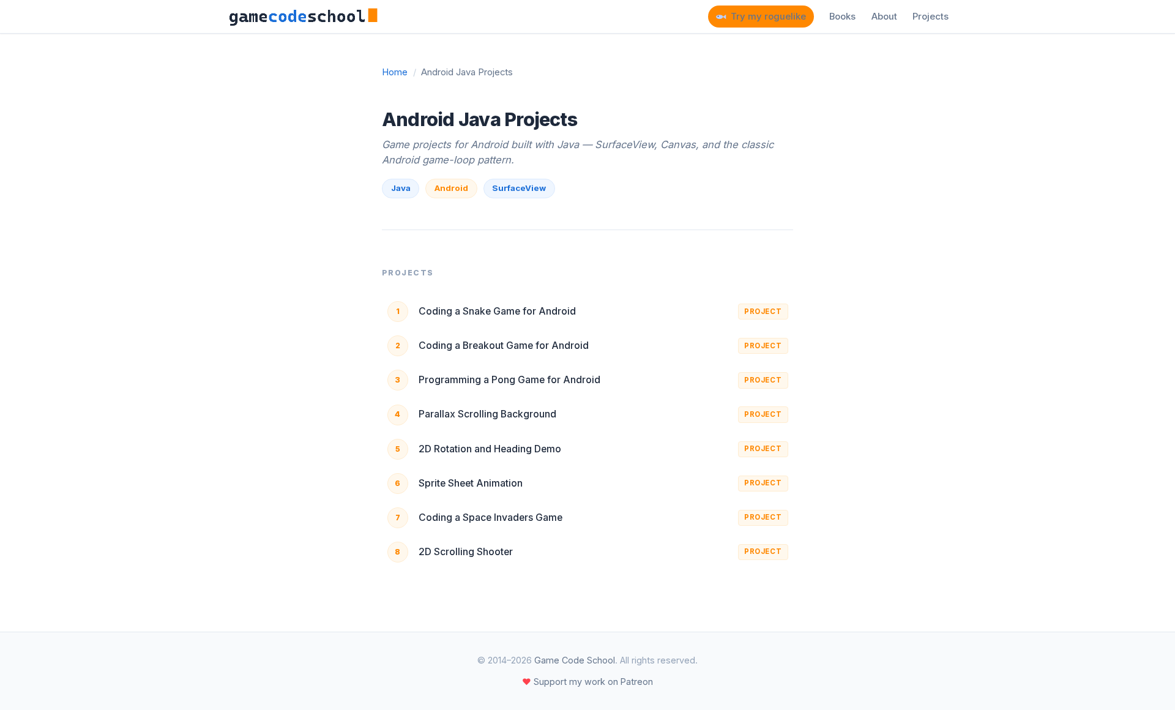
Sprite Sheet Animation (471, 483)
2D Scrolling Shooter (466, 552)
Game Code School (574, 660)
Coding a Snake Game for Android (497, 311)
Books (842, 16)
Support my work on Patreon (587, 681)
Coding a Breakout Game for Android (504, 345)
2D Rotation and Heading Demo (490, 449)
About (884, 16)
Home (395, 72)
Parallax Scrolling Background (487, 414)
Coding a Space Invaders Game (490, 517)
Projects (930, 16)
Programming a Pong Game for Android (509, 380)
